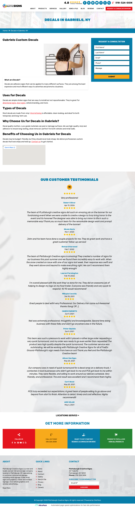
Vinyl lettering (36, 113)
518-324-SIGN (123, 2)
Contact (100, 8)
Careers (41, 487)
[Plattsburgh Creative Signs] (12, 5)
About (33, 8)
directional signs (9, 103)
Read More (6, 488)
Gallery (62, 8)
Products (42, 8)
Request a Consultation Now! (119, 8)
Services (53, 8)
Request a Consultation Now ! (84, 442)
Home (40, 469)
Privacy (40, 482)
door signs (21, 103)
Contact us (36, 142)
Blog (83, 8)
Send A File (73, 8)
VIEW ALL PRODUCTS (116, 442)
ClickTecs (97, 500)
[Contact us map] (117, 474)
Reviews (91, 8)
